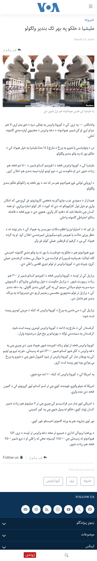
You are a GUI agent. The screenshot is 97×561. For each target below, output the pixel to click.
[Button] (12, 50)
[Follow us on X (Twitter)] (79, 509)
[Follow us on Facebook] (90, 509)
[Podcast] (36, 509)
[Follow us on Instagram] (57, 509)
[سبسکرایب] (25, 509)
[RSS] (47, 509)
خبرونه (89, 20)
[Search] (66, 555)
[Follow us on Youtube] (68, 509)
